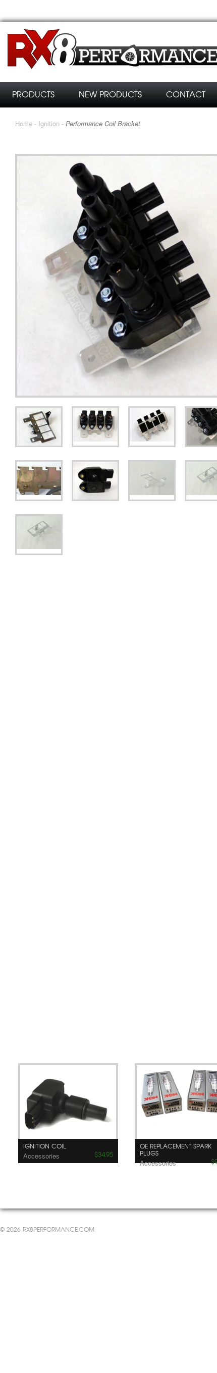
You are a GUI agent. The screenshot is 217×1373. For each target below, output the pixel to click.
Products (33, 94)
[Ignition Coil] (68, 1105)
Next (154, 1038)
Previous (141, 1038)
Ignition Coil (44, 1146)
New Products (110, 94)
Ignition (49, 123)
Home (23, 123)
